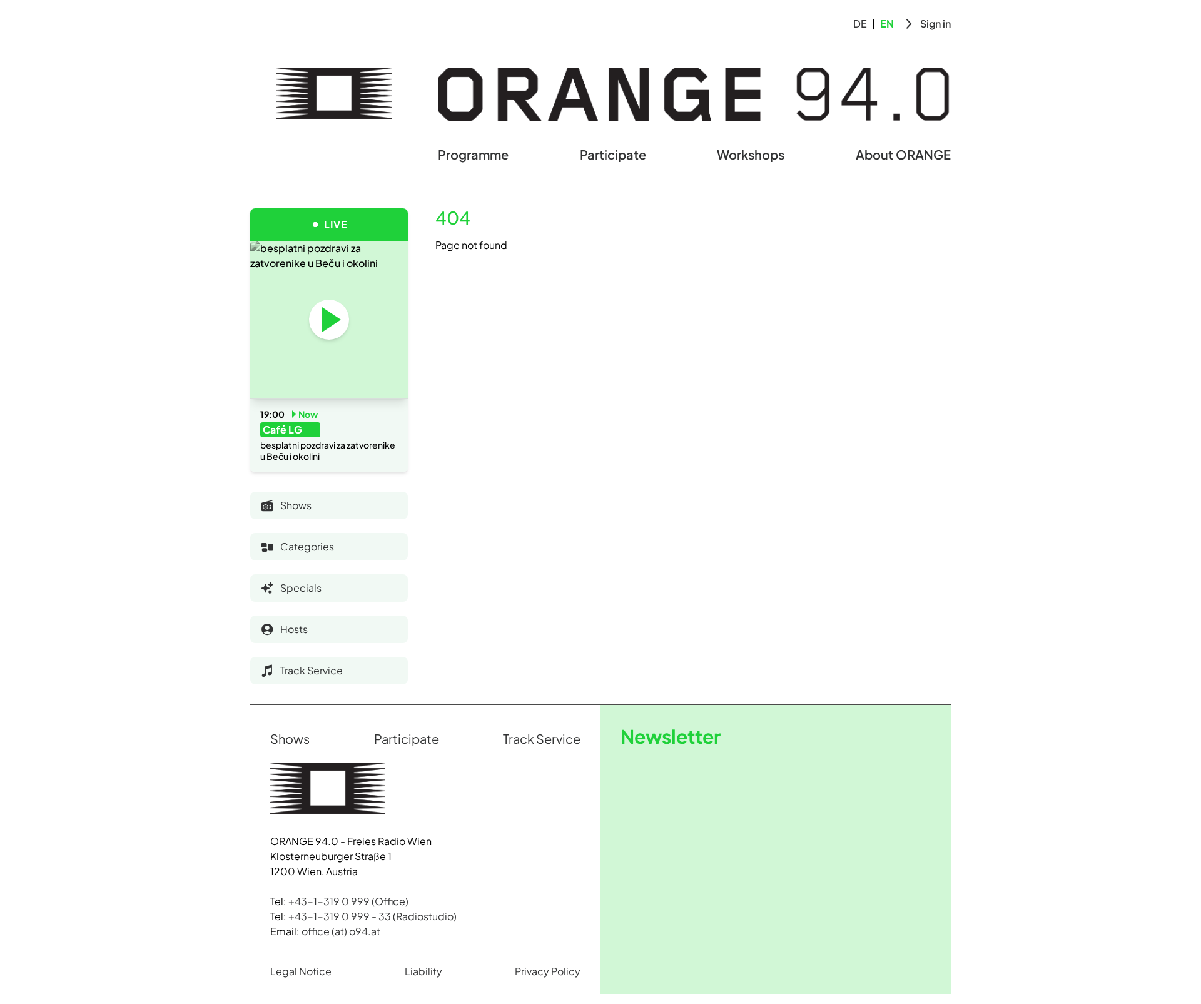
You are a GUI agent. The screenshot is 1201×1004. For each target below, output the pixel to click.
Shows (290, 738)
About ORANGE (903, 154)
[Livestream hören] (329, 320)
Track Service (541, 738)
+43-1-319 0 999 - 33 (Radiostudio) (372, 916)
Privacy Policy (547, 971)
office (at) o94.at (341, 931)
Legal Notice (301, 971)
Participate (613, 154)
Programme (473, 154)
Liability (423, 971)
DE (860, 23)
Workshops (750, 154)
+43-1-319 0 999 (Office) (348, 901)
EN (887, 23)
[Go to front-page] (334, 93)
